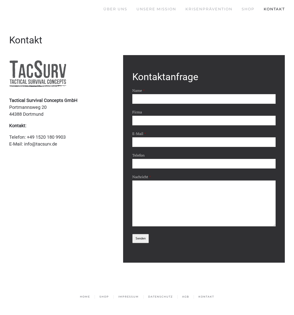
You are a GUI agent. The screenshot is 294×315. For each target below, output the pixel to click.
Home (85, 296)
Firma (137, 112)
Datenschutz (160, 296)
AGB (185, 296)
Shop (248, 9)
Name (138, 90)
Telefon (138, 155)
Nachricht (141, 176)
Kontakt (274, 9)
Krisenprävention (208, 9)
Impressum (128, 296)
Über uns (115, 9)
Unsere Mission (156, 9)
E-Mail (139, 133)
